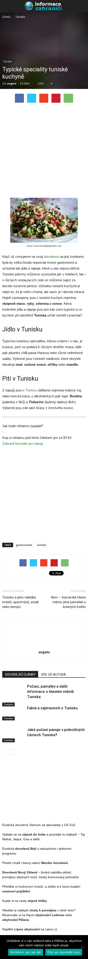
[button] (81, 6)
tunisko (41, 545)
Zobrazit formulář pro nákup (22, 443)
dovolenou (51, 256)
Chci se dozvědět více (64, 952)
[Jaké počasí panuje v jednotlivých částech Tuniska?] (13, 734)
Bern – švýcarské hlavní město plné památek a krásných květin (68, 602)
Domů (6, 17)
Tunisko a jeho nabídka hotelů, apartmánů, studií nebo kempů (20, 602)
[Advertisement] (44, 151)
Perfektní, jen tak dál (25, 952)
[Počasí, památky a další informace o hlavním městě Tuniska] (13, 695)
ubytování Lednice (49, 915)
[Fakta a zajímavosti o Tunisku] (13, 713)
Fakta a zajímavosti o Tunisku (52, 708)
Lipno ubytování (27, 929)
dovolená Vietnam (28, 825)
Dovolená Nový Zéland (19, 872)
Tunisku (31, 390)
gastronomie (24, 545)
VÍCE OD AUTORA (53, 674)
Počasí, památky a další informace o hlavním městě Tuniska (50, 691)
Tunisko (8, 61)
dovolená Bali (25, 848)
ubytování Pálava (15, 920)
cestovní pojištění (16, 891)
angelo (11, 83)
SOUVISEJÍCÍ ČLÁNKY (20, 674)
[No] (82, 947)
